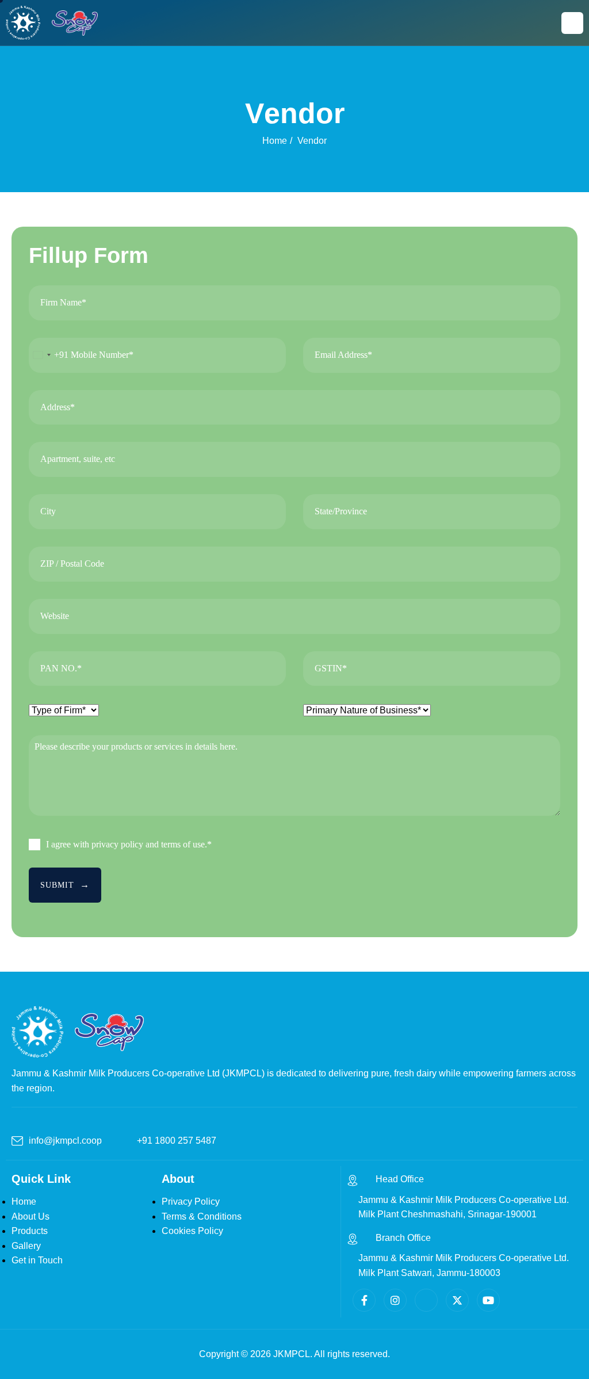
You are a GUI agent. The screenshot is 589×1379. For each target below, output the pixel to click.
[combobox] (48, 355)
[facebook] (364, 1300)
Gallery (26, 1246)
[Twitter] (457, 1300)
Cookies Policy (192, 1231)
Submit (57, 885)
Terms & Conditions (202, 1216)
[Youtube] (488, 1300)
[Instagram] (395, 1300)
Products (30, 1231)
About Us (30, 1216)
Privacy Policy (191, 1201)
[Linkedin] (426, 1300)
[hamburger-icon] (572, 23)
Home (24, 1201)
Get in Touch (37, 1260)
